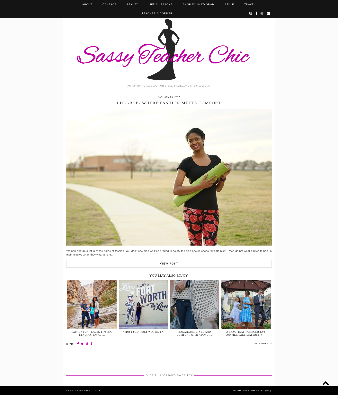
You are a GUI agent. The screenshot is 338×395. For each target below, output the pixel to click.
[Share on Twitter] (82, 343)
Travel (250, 4)
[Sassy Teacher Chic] (169, 41)
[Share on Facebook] (78, 343)
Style (229, 4)
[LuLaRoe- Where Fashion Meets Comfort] (169, 244)
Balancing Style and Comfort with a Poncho (195, 333)
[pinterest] (262, 13)
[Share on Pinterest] (87, 343)
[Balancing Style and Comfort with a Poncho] (194, 304)
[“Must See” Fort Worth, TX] (143, 304)
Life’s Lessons (160, 4)
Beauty (132, 4)
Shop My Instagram (199, 4)
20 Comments (263, 343)
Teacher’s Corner (157, 13)
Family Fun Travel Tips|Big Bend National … (92, 333)
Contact (109, 4)
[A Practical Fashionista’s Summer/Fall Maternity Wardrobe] (246, 304)
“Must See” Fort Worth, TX (143, 331)
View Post (169, 263)
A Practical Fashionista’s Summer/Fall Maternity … (246, 333)
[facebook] (256, 13)
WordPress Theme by (252, 391)
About (87, 4)
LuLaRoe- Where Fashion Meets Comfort (169, 103)
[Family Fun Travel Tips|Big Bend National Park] (92, 304)
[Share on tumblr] (91, 343)
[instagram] (251, 13)
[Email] (268, 13)
